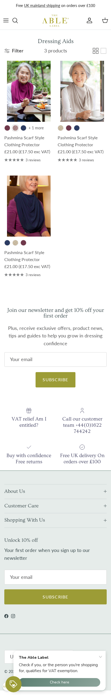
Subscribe (55, 379)
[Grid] (95, 51)
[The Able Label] (55, 20)
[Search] (18, 20)
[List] (103, 51)
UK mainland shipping (42, 5)
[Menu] (6, 20)
